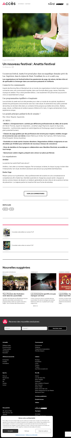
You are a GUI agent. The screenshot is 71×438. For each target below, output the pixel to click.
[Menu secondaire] (67, 4)
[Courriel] (13, 67)
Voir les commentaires (35, 193)
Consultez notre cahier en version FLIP (22, 245)
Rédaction (8, 67)
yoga (11, 209)
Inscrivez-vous (57, 328)
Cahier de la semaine (64, 272)
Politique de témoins (20, 435)
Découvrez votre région (9, 272)
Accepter (10, 431)
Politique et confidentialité (31, 435)
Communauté (34, 272)
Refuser (27, 431)
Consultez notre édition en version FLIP (23, 232)
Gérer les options (43, 431)
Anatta (5, 209)
